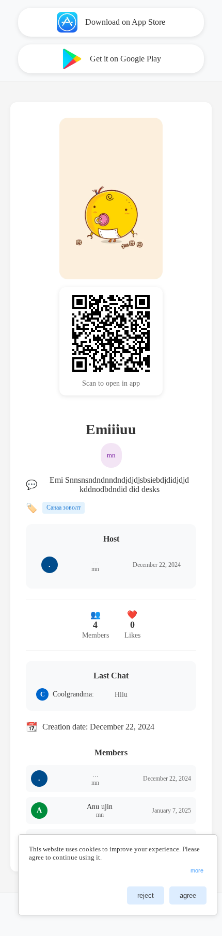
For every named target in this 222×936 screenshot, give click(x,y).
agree (188, 895)
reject (145, 895)
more (197, 870)
